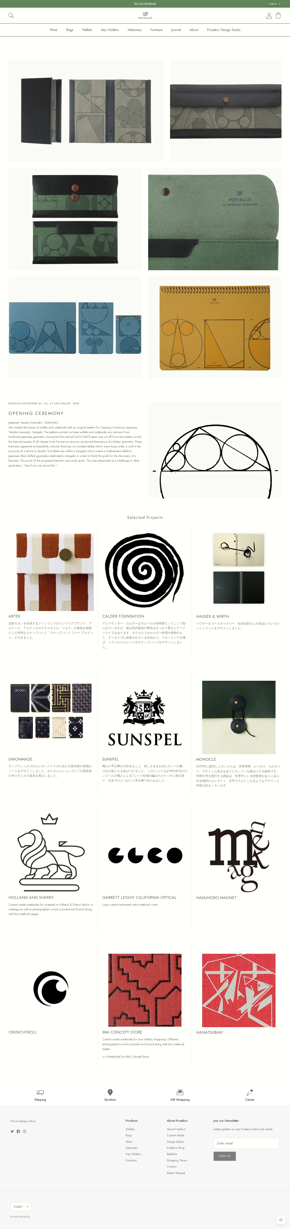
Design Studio (175, 1142)
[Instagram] (24, 1131)
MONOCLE (206, 759)
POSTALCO (24, 1216)
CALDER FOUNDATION (123, 616)
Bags (69, 29)
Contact (171, 1166)
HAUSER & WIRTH (212, 616)
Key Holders (110, 29)
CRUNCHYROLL (22, 1032)
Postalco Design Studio (224, 29)
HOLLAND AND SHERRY (30, 897)
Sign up (224, 1156)
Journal (176, 29)
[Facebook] (18, 1131)
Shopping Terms (177, 1160)
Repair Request (176, 1173)
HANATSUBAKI (209, 1032)
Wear (54, 29)
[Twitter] (12, 1131)
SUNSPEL (110, 759)
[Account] (268, 16)
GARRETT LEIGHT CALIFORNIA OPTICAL (139, 897)
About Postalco (176, 1129)
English (273, 3)
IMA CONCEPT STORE (122, 1032)
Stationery (135, 29)
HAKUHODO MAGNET (216, 898)
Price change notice (23, 1121)
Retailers (172, 1154)
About (194, 29)
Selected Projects (145, 517)
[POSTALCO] (145, 15)
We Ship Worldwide (145, 4)
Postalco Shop (175, 1148)
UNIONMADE (20, 759)
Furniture (156, 29)
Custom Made (175, 1135)
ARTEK (14, 616)
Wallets (87, 29)
